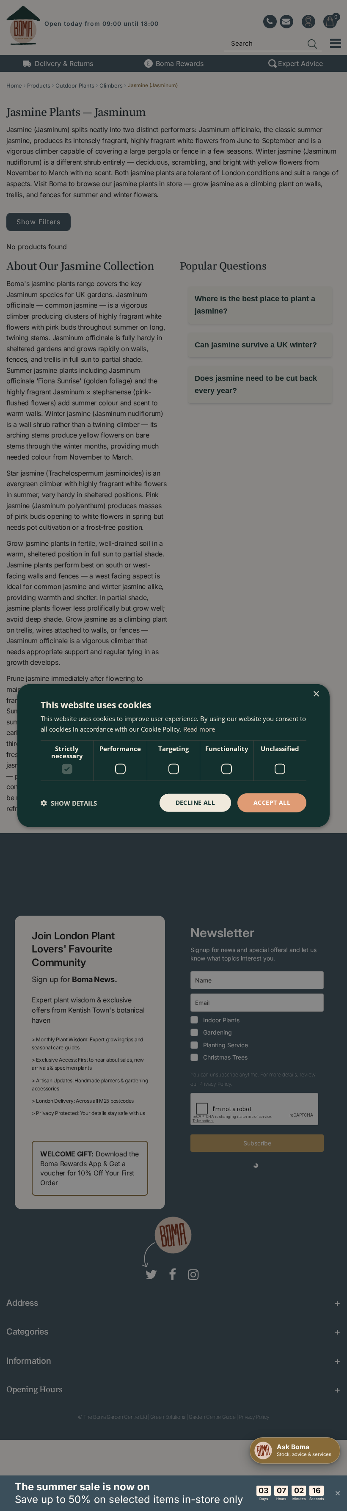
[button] (69, 802)
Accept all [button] (271, 802)
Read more (199, 728)
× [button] (316, 694)
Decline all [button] (195, 802)
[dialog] (173, 755)
